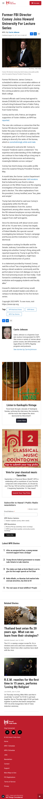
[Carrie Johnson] (6, 332)
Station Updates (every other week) (17, 520)
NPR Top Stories (14, 314)
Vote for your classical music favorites (21, 474)
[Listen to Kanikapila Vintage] (21, 381)
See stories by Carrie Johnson (25, 349)
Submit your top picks (21, 493)
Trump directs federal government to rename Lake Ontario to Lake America (23, 561)
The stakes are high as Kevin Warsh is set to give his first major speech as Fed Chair (23, 570)
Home (6, 741)
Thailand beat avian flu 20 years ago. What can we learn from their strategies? (21, 632)
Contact (6, 764)
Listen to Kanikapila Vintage (21, 405)
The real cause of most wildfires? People (21, 588)
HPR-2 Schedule (9, 750)
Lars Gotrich (7, 691)
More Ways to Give (10, 773)
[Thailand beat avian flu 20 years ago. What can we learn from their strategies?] (20, 615)
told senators (32, 179)
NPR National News (15, 309)
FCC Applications (9, 777)
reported (5, 120)
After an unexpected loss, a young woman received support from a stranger (22, 551)
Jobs (5, 755)
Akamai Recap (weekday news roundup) (19, 526)
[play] (3, 796)
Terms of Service (9, 782)
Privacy (6, 786)
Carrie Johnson (14, 32)
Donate (36, 3)
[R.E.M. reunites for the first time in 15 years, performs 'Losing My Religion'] (20, 667)
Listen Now (21, 420)
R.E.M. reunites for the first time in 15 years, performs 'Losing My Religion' (21, 683)
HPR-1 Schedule (9, 746)
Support (6, 768)
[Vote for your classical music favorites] (21, 448)
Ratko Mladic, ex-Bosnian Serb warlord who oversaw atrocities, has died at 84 (22, 579)
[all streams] (40, 796)
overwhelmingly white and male (22, 142)
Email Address (9, 511)
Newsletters (8, 759)
